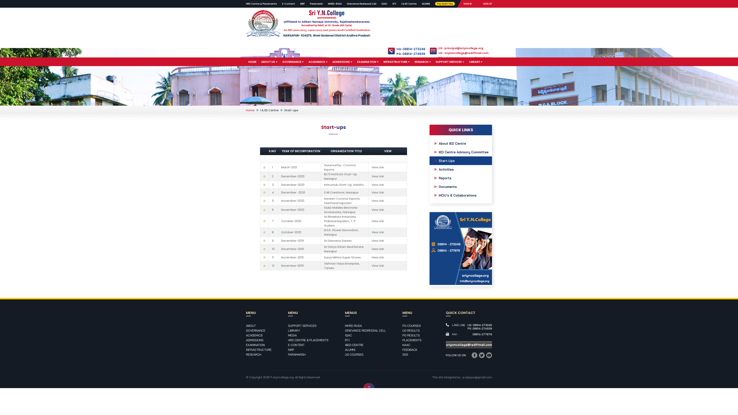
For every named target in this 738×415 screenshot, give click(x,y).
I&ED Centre (354, 345)
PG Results (411, 335)
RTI (394, 3)
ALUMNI (426, 3)
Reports (445, 178)
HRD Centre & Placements (261, 3)
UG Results (411, 330)
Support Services (449, 62)
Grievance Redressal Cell (361, 3)
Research (421, 62)
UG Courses (354, 354)
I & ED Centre (409, 3)
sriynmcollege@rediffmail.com (469, 345)
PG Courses (411, 326)
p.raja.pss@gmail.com (477, 377)
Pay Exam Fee (445, 3)
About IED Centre (452, 143)
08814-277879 (482, 334)
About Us (268, 62)
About (251, 326)
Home (252, 62)
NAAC (406, 345)
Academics (316, 62)
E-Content (288, 3)
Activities (446, 169)
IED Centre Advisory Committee (464, 152)
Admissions (341, 62)
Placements (411, 340)
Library (474, 62)
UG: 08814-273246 (410, 49)
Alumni (350, 350)
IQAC (384, 3)
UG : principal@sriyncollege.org (460, 48)
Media (252, 71)
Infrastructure (395, 62)
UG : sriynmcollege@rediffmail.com (463, 53)
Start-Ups (447, 161)
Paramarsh (316, 3)
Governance (291, 62)
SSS (405, 354)
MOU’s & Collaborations (458, 195)
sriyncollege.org (283, 377)
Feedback (409, 350)
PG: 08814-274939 (410, 54)
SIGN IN (468, 3)
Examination (366, 62)
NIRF (302, 3)
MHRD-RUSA (335, 3)
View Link (377, 167)
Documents (448, 187)
